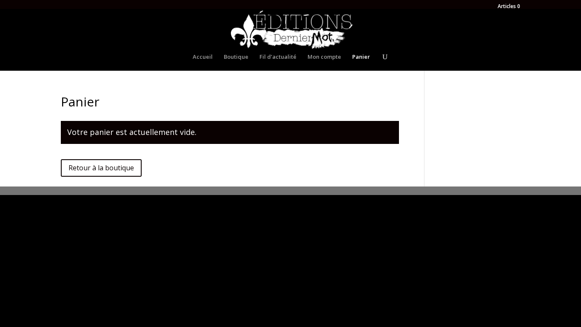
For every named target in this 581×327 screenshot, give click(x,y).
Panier (361, 57)
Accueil (203, 57)
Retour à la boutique (101, 167)
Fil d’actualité (277, 57)
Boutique (236, 57)
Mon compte (324, 57)
